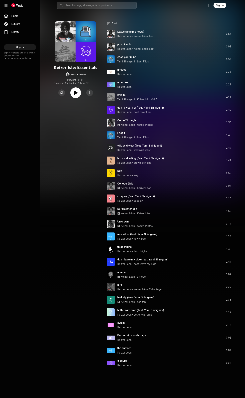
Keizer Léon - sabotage (131, 335)
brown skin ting (142, 162)
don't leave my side (145, 264)
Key (119, 171)
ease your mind (126, 57)
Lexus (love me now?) (130, 31)
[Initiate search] (61, 5)
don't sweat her (142, 112)
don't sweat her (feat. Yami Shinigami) (140, 107)
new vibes (140, 238)
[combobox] (101, 5)
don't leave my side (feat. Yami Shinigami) (142, 259)
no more (122, 82)
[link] (20, 16)
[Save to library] (62, 93)
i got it (121, 133)
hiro (119, 284)
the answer (124, 348)
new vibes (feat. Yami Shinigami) (137, 234)
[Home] (17, 5)
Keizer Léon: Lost (144, 36)
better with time (143, 314)
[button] (76, 74)
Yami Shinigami (126, 61)
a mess (121, 272)
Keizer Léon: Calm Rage (148, 289)
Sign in (220, 5)
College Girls (125, 183)
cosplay (138, 200)
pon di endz (124, 44)
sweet (121, 322)
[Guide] (6, 5)
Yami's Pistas (145, 124)
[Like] (203, 34)
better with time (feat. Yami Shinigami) (140, 310)
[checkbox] (229, 34)
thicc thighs (124, 246)
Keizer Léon (124, 36)
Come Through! (126, 120)
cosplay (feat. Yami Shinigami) (136, 196)
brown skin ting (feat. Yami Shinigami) (140, 158)
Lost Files (143, 61)
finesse (121, 69)
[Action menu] (90, 93)
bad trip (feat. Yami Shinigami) (135, 297)
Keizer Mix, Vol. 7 (147, 99)
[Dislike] (210, 34)
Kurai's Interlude (127, 208)
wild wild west (142, 150)
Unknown (123, 221)
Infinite (121, 95)
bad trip (141, 302)
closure (122, 360)
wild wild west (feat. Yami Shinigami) (139, 145)
